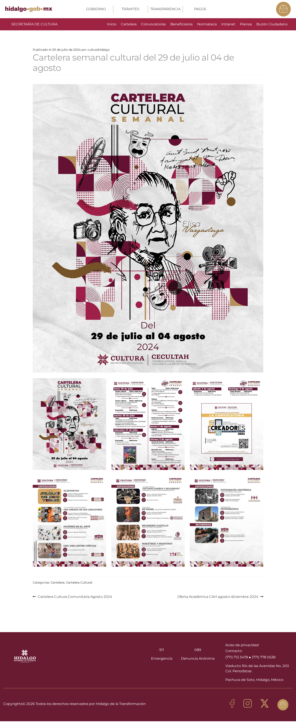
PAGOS (200, 9)
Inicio (111, 24)
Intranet (228, 24)
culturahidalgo (99, 50)
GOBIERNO (96, 9)
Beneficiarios (181, 24)
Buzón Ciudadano (272, 24)
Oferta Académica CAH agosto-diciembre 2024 (217, 596)
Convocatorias (153, 24)
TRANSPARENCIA (165, 9)
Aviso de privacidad (242, 645)
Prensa (246, 24)
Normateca (207, 24)
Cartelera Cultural (79, 582)
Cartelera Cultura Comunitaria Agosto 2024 (74, 596)
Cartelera (129, 24)
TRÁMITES (130, 9)
